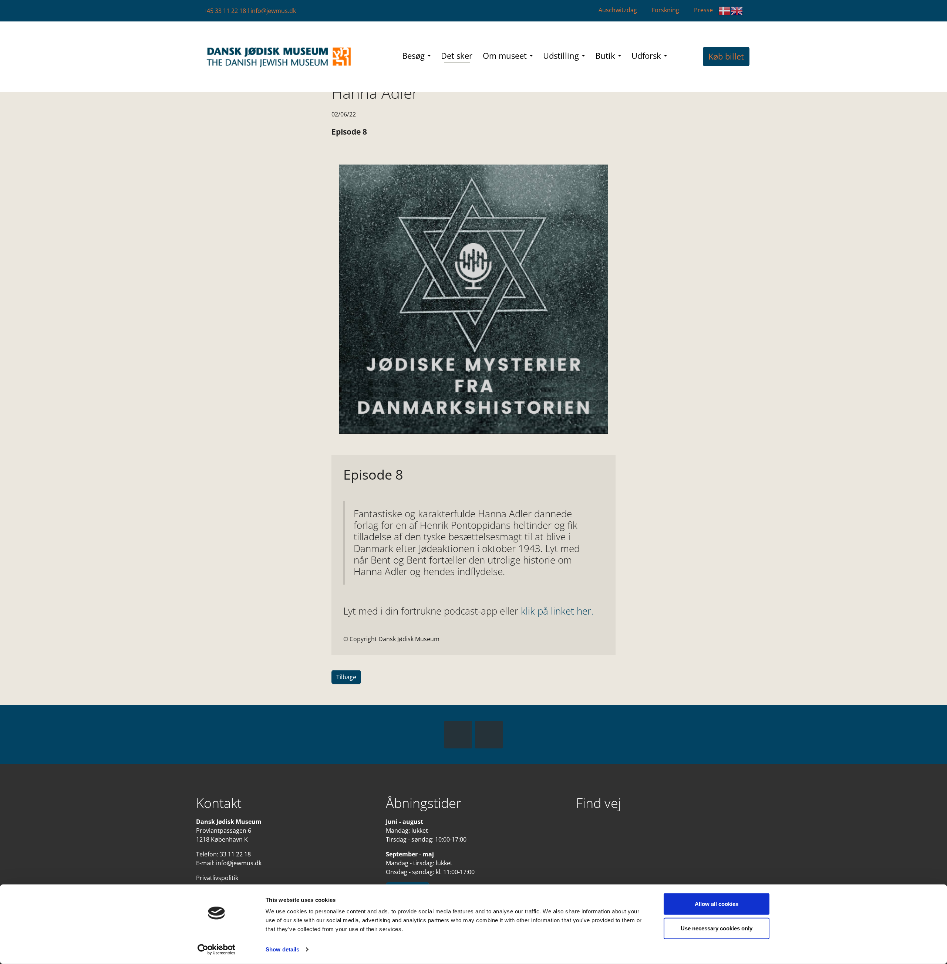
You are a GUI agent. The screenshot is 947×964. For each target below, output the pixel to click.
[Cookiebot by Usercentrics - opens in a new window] (216, 949)
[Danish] (724, 10)
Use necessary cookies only (716, 928)
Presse (703, 10)
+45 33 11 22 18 (224, 11)
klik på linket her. (557, 611)
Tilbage (346, 677)
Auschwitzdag (618, 10)
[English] (737, 10)
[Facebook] (458, 734)
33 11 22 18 (235, 854)
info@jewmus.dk (273, 11)
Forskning (665, 10)
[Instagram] (489, 734)
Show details (282, 949)
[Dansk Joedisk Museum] (279, 57)
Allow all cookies (716, 904)
